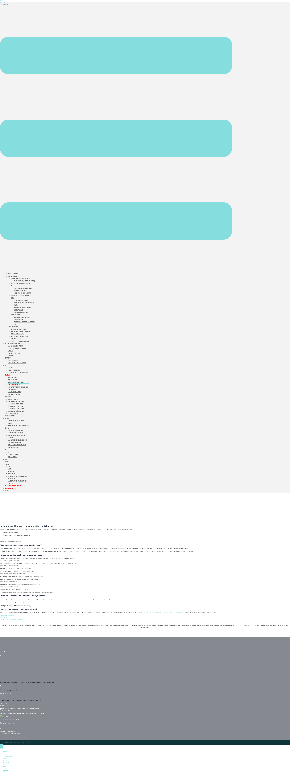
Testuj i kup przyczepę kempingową (17, 363)
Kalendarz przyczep (13, 414)
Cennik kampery (7, 753)
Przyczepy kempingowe (14, 370)
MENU (1, 748)
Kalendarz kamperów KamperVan (16, 411)
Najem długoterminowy (11, 488)
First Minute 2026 (12, 380)
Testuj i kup (8, 358)
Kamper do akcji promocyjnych (15, 430)
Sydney (29, 742)
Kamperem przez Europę (14, 394)
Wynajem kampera (12, 457)
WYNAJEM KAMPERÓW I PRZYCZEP (12, 274)
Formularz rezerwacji (13, 399)
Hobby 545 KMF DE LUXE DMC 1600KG (19, 336)
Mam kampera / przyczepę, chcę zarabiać (18, 426)
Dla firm (7, 428)
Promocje (5, 760)
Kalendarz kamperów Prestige (15, 404)
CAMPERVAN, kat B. (15, 315)
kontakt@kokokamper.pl (8, 723)
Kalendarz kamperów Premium (15, 406)
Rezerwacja (8, 397)
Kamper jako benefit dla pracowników (17, 440)
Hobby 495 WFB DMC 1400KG (17, 334)
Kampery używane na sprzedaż (15, 346)
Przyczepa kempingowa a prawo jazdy (20, 341)
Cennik (6, 365)
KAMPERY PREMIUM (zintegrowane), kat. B (21, 279)
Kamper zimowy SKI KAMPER (14, 392)
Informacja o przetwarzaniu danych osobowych (11, 733)
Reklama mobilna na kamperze (15, 433)
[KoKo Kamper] (4, 2)
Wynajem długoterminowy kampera (17, 445)
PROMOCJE (7, 375)
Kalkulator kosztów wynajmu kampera (18, 372)
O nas (9, 466)
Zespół (9, 469)
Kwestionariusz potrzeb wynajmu (16, 402)
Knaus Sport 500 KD (16, 339)
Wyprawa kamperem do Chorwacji (16, 382)
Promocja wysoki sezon (14, 385)
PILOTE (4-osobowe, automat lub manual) (24, 281)
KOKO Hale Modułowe (10, 474)
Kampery (10, 368)
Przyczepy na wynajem (13, 327)
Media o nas (11, 471)
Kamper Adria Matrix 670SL (21, 312)
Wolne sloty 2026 (12, 377)
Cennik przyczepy (8, 756)
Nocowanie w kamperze (13, 454)
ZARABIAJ (7, 418)
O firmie (7, 464)
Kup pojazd (6, 758)
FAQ (5, 450)
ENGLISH (5, 770)
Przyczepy (6, 754)
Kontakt (7, 462)
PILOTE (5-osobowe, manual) (21, 300)
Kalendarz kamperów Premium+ (16, 409)
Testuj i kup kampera (13, 360)
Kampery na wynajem (13, 276)
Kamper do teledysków (13, 447)
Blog (6, 459)
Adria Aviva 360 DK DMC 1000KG (18, 329)
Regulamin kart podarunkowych (8, 731)
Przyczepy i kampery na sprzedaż (13, 344)
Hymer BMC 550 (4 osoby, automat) (22, 293)
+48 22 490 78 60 (7, 772)
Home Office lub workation (14, 442)
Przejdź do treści (4, 1)
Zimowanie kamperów (10, 416)
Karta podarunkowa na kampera (13, 486)
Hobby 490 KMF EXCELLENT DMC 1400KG (20, 331)
